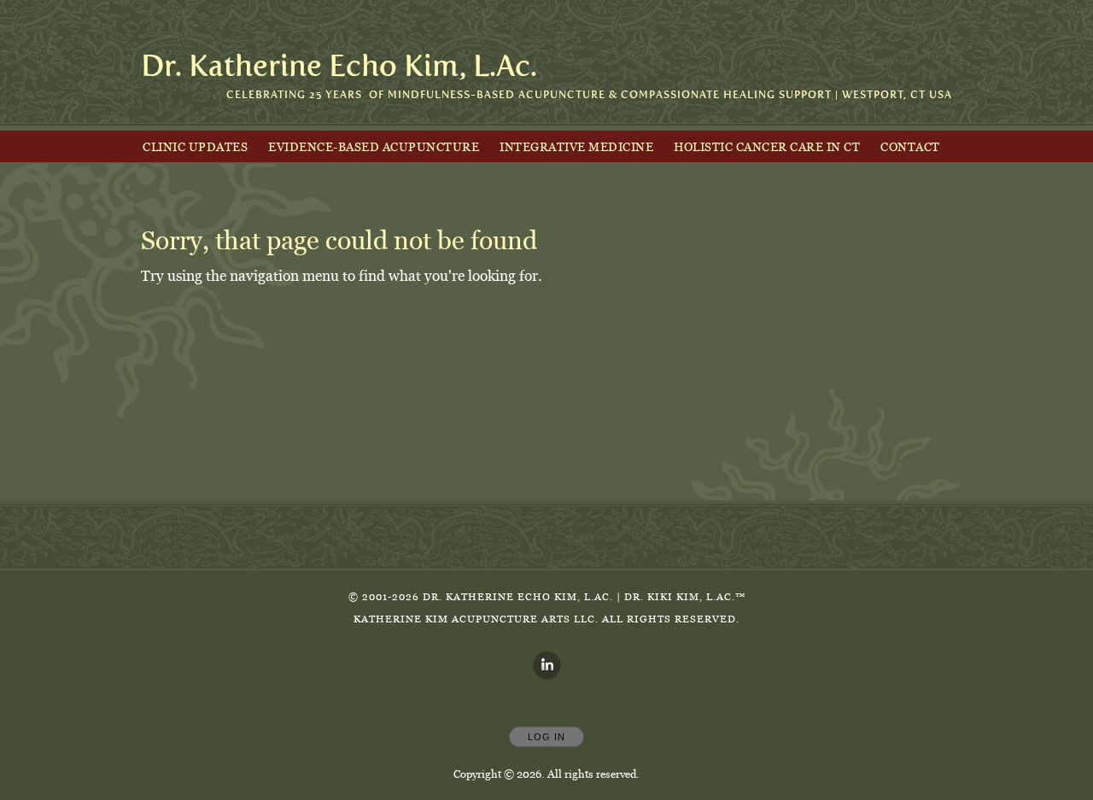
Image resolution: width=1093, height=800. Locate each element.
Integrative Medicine (576, 146)
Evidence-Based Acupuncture (373, 146)
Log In (546, 737)
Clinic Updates (195, 146)
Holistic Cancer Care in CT (767, 146)
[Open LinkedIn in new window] (547, 666)
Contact (910, 146)
